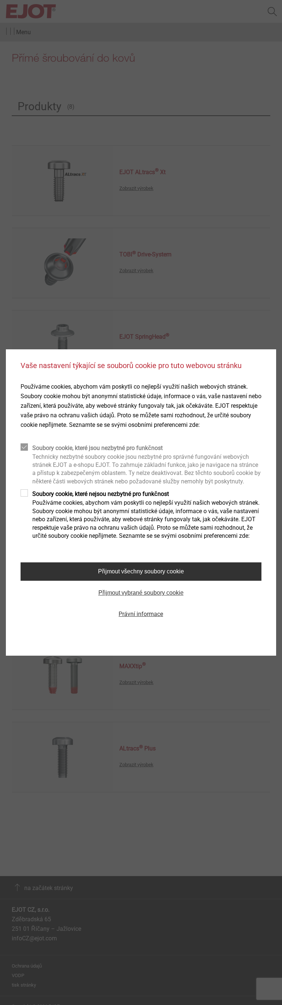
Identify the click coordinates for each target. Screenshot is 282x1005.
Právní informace (141, 613)
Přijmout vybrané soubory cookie (141, 593)
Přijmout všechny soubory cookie (141, 571)
